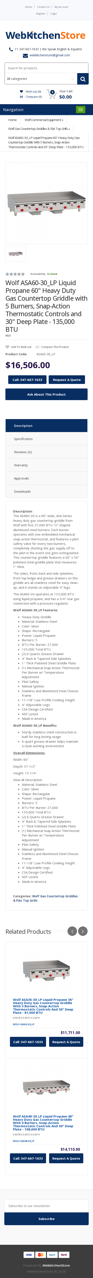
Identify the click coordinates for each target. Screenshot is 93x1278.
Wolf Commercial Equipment (43, 120)
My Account (61, 6)
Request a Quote (66, 1042)
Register (41, 13)
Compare (33, 97)
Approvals (21, 478)
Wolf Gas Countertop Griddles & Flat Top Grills (38, 128)
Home (28, 6)
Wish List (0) (33, 91)
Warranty (21, 465)
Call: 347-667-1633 (27, 379)
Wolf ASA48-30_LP (23, 1141)
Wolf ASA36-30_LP (23, 1024)
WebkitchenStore (56, 1265)
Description (23, 425)
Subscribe (46, 1219)
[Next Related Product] (83, 931)
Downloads (22, 491)
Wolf (8, 335)
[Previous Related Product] (72, 931)
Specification (23, 439)
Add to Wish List (20, 347)
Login (54, 13)
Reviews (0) (23, 452)
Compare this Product (54, 347)
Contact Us (43, 6)
